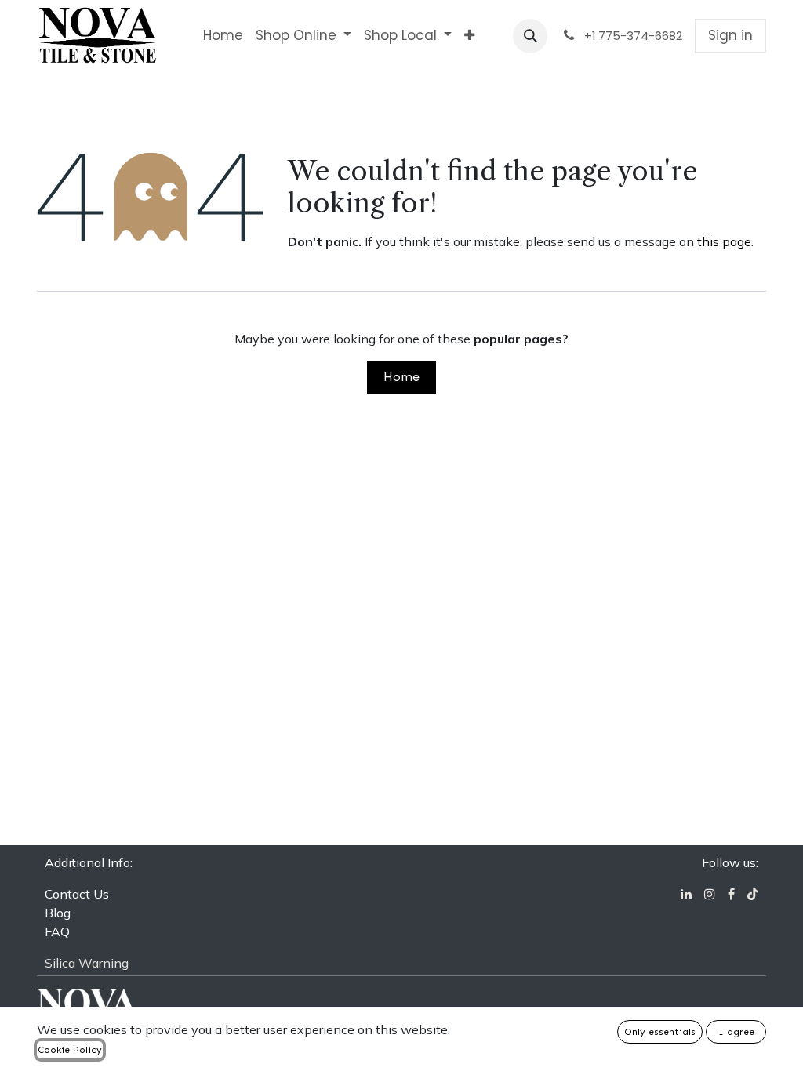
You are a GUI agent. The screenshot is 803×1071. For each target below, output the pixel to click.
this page (724, 241)
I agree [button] (736, 1031)
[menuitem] (223, 36)
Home (401, 376)
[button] (530, 36)
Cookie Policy (70, 1049)
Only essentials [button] (660, 1031)
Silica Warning (87, 963)
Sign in (730, 35)
